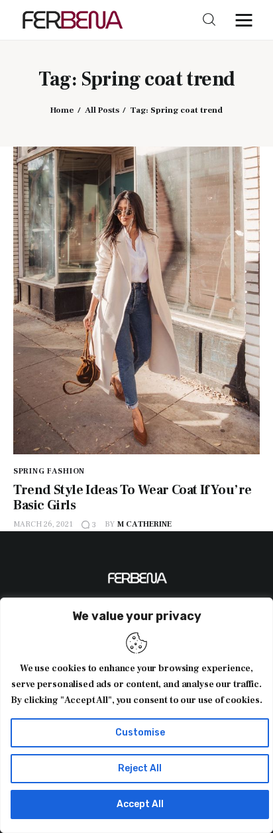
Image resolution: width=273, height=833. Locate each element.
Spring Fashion (49, 471)
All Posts (102, 110)
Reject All (140, 768)
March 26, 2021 (43, 524)
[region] (136, 715)
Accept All (140, 804)
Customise (140, 732)
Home (62, 110)
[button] (247, 20)
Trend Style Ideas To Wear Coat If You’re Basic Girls (132, 497)
